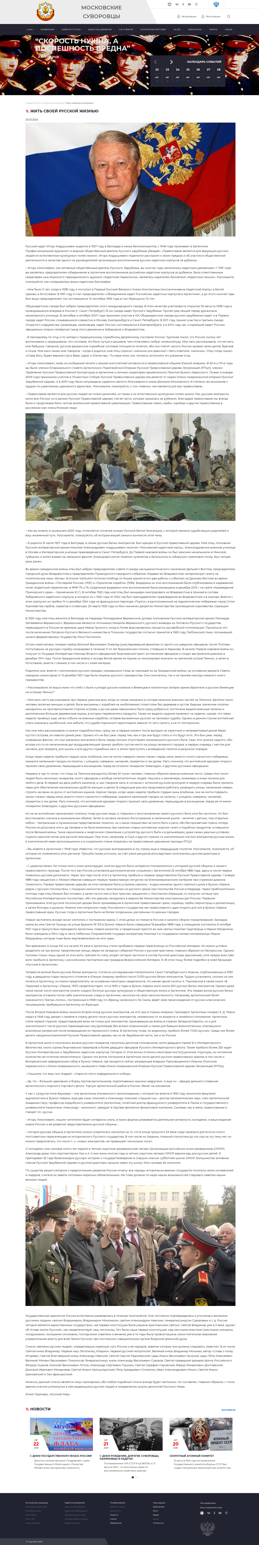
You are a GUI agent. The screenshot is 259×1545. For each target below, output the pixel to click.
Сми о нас (30, 1519)
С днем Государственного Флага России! (61, 1456)
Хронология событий (75, 1507)
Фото (155, 1511)
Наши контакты (32, 1523)
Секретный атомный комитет (192, 1456)
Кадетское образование (76, 1511)
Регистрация (213, 16)
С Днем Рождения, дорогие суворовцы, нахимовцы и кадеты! (129, 1457)
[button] (129, 88)
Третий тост (115, 1511)
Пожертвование (117, 1503)
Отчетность (158, 1523)
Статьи (113, 1519)
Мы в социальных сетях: (211, 1507)
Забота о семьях (117, 1507)
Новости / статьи (71, 29)
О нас (30, 29)
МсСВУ (177, 29)
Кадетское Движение (75, 1503)
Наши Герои (31, 1515)
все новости (228, 1409)
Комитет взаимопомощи (76, 1519)
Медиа (228, 29)
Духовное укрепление (75, 1515)
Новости (114, 1515)
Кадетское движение (100, 29)
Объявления (47, 29)
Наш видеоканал (208, 1503)
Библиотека (195, 29)
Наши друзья (159, 1503)
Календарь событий (204, 61)
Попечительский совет (153, 29)
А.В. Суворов (126, 29)
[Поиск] (228, 16)
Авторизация (189, 16)
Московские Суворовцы (101, 12)
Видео (156, 1515)
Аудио (156, 1519)
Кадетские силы (72, 1523)
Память (213, 29)
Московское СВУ (33, 1511)
